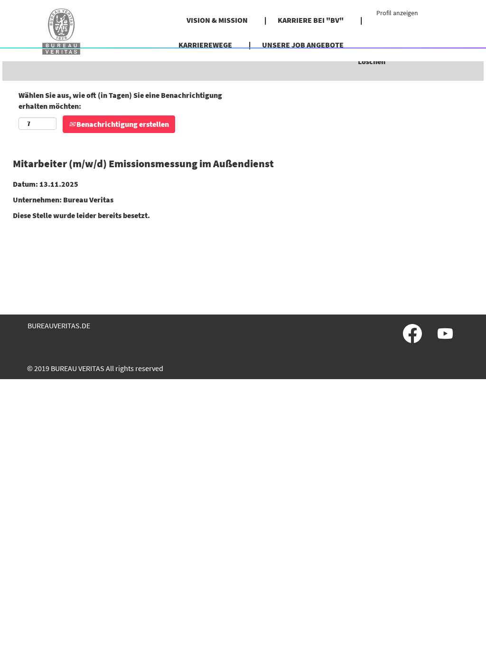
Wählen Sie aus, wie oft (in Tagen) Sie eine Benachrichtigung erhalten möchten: (120, 100)
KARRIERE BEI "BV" (311, 20)
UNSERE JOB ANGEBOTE (303, 44)
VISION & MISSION (217, 20)
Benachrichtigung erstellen (122, 124)
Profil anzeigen (397, 13)
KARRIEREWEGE (205, 44)
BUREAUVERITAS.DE (59, 325)
